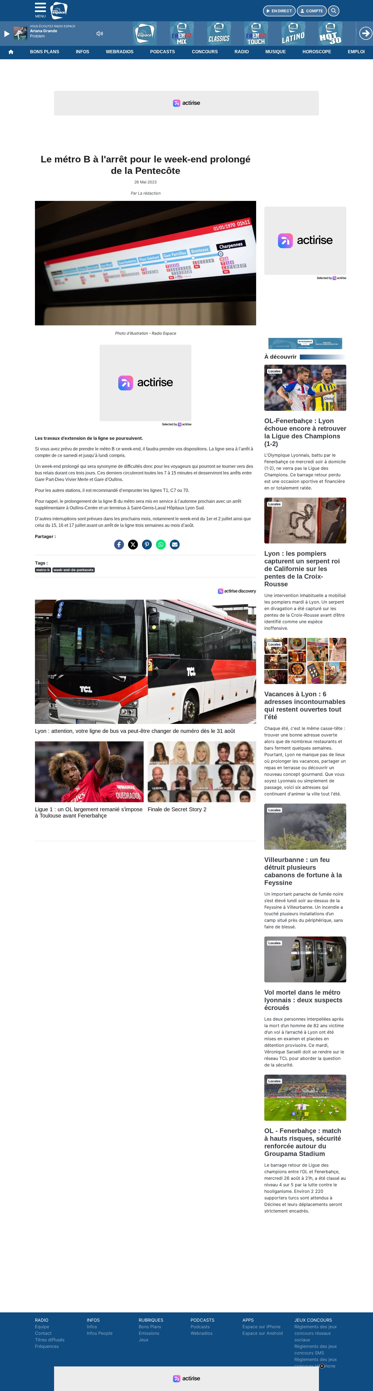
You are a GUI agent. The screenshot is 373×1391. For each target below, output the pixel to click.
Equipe (42, 1326)
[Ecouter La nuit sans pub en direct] (305, 343)
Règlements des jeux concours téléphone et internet (315, 1366)
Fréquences (47, 1346)
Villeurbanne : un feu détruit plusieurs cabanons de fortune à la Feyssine (303, 871)
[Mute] (100, 33)
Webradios (120, 51)
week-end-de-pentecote (73, 570)
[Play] (7, 34)
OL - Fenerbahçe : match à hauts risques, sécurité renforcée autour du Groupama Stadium (302, 1142)
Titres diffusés (49, 1339)
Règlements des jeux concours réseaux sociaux (315, 1333)
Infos (82, 51)
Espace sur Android (262, 1333)
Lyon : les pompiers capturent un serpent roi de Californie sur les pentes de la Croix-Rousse (302, 569)
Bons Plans (44, 51)
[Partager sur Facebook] (117, 547)
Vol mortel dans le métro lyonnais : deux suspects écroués (303, 1000)
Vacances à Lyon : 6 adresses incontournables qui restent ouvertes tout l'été (304, 705)
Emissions (149, 1333)
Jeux (144, 1339)
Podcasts (162, 51)
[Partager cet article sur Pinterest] (145, 547)
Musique (275, 51)
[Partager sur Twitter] (131, 547)
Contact (43, 1333)
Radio (242, 51)
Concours (205, 51)
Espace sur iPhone (261, 1326)
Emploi (356, 51)
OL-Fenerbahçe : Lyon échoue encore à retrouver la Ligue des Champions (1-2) (305, 432)
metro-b (43, 570)
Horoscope (317, 51)
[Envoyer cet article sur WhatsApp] (159, 547)
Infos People (100, 1333)
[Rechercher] (333, 10)
